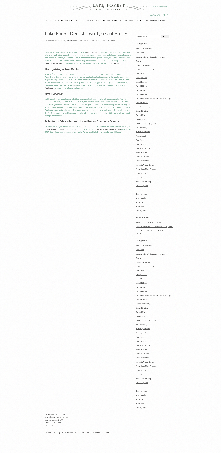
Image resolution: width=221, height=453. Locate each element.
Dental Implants (141, 94)
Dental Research (142, 102)
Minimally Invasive (143, 131)
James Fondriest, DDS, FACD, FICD (80, 40)
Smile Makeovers (142, 190)
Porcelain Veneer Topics (145, 165)
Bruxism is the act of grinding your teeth (150, 57)
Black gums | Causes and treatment (148, 222)
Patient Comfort (141, 152)
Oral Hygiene (141, 144)
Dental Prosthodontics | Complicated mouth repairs (154, 98)
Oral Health (140, 140)
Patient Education (142, 156)
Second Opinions (142, 185)
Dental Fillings (141, 86)
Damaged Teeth (141, 77)
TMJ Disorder (141, 198)
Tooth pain (140, 206)
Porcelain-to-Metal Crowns (146, 169)
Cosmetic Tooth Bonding (145, 69)
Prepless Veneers (142, 173)
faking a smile (91, 52)
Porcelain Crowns (142, 160)
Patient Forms (128, 21)
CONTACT (138, 21)
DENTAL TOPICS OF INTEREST (107, 21)
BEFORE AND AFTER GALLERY (70, 21)
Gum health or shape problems (147, 123)
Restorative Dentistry (143, 181)
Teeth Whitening (142, 194)
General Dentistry (142, 111)
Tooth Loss (140, 202)
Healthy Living (141, 127)
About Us (87, 21)
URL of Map (49, 425)
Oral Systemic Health (143, 148)
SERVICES (50, 21)
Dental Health (141, 90)
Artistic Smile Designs (144, 48)
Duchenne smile (112, 63)
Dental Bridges (141, 82)
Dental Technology (143, 106)
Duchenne (49, 88)
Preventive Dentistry (143, 177)
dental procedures (56, 129)
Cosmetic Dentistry (143, 65)
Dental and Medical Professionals (155, 21)
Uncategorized (109, 40)
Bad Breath (140, 52)
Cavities (139, 61)
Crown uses (140, 73)
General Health (141, 115)
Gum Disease (141, 119)
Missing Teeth (141, 136)
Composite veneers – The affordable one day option (154, 226)
